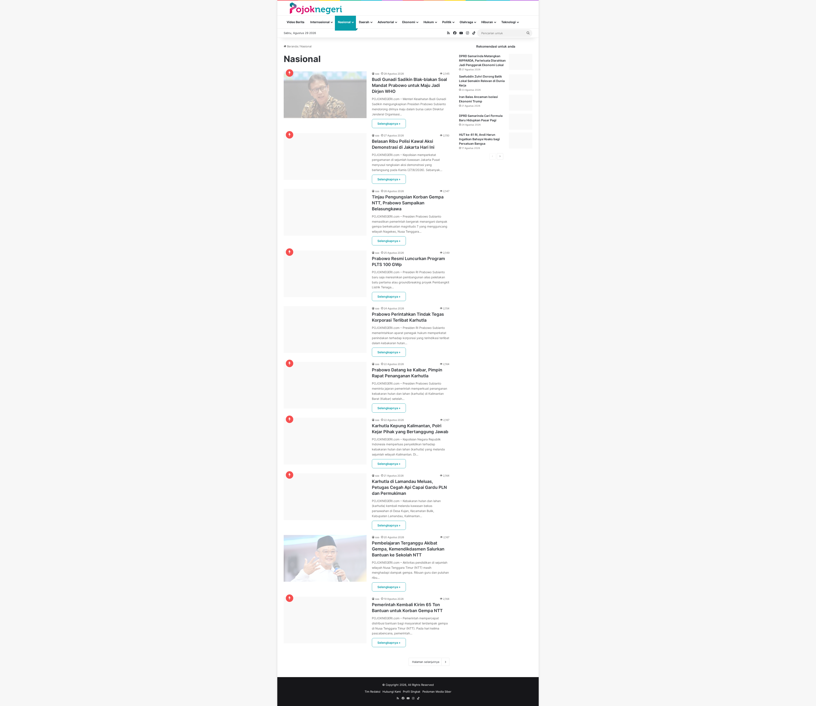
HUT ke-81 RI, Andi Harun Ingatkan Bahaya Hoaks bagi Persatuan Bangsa (479, 139)
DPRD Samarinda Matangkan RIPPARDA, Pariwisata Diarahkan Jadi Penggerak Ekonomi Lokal (482, 60)
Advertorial (386, 22)
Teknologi (508, 22)
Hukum (429, 22)
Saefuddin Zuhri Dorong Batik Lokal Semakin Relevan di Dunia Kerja (482, 81)
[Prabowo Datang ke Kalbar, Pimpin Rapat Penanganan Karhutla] (325, 385)
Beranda (292, 46)
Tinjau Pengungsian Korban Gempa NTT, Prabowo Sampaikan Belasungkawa (407, 202)
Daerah (364, 22)
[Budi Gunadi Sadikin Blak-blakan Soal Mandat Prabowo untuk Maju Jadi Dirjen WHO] (325, 94)
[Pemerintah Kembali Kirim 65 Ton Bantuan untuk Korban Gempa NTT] (325, 620)
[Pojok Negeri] (315, 8)
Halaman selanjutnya (425, 662)
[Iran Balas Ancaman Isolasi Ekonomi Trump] (520, 103)
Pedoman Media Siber (436, 691)
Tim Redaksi (372, 691)
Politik (446, 22)
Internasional (320, 22)
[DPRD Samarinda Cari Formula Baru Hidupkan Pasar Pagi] (520, 122)
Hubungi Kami (391, 691)
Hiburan (487, 22)
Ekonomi (408, 22)
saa (377, 73)
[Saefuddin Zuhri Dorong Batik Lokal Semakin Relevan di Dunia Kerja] (520, 82)
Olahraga (466, 22)
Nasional (344, 22)
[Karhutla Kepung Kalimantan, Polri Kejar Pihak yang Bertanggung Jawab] (325, 441)
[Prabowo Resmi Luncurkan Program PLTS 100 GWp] (325, 273)
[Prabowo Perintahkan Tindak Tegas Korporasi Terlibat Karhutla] (325, 329)
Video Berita (295, 22)
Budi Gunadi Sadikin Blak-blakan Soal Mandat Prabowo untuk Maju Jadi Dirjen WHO (409, 85)
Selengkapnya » (388, 123)
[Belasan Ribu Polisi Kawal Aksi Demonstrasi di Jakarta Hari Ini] (325, 156)
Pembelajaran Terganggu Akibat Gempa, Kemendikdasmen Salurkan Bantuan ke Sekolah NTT (408, 548)
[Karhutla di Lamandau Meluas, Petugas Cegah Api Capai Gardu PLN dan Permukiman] (325, 496)
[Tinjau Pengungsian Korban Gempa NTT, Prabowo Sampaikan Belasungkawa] (325, 212)
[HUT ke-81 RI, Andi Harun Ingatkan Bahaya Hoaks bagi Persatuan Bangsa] (520, 141)
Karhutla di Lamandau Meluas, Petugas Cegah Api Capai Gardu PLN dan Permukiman (409, 487)
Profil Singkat (411, 691)
